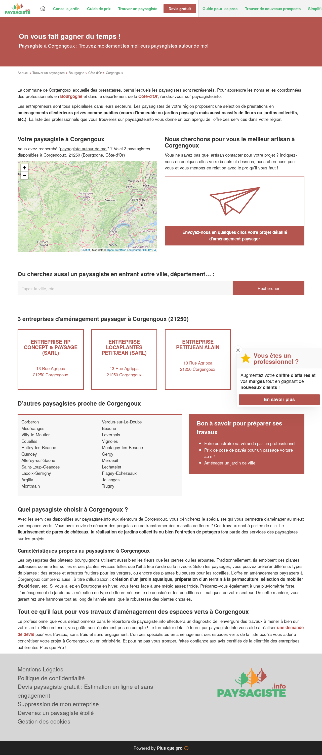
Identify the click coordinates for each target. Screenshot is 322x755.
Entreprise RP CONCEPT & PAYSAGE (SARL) (50, 347)
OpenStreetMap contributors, (125, 250)
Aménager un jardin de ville (229, 462)
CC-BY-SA (149, 250)
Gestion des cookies (44, 721)
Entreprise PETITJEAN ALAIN (197, 344)
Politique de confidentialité (51, 678)
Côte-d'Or (95, 72)
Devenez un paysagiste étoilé (56, 712)
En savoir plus (279, 399)
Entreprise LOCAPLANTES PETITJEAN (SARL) (124, 347)
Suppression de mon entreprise (58, 704)
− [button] (24, 175)
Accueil (23, 72)
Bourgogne (76, 72)
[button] (66, 9)
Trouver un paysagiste (48, 72)
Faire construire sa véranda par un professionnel (249, 443)
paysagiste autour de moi (83, 148)
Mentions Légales (40, 669)
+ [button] (24, 168)
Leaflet (86, 250)
